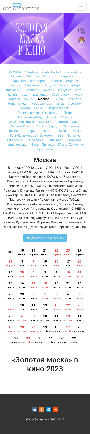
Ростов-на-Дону (30, 117)
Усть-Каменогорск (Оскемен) (32, 135)
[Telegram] (49, 410)
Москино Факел (17, 208)
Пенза (25, 108)
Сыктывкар (71, 126)
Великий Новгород (41, 76)
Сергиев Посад (21, 126)
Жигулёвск (13, 90)
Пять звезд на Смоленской (50, 208)
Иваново (32, 90)
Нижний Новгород (67, 99)
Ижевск (48, 90)
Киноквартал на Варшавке (63, 181)
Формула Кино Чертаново (54, 227)
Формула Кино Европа (52, 218)
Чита (34, 144)
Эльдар (80, 227)
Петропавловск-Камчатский (38, 112)
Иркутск (64, 90)
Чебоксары (35, 140)
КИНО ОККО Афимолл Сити (65, 190)
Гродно (50, 85)
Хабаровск (14, 140)
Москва (43, 99)
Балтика (14, 167)
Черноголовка (16, 144)
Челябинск (55, 140)
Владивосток (69, 76)
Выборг (15, 85)
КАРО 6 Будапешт (33, 172)
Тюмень (76, 131)
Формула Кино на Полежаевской (61, 222)
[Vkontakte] (34, 410)
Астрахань (73, 71)
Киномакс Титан (32, 190)
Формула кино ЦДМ (18, 227)
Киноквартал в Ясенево (24, 181)
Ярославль (45, 149)
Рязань (52, 117)
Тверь (30, 131)
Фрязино (73, 135)
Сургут (53, 126)
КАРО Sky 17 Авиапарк (63, 176)
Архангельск (51, 71)
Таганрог (15, 131)
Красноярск (60, 94)
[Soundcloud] (56, 410)
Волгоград (38, 81)
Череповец (75, 140)
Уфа (60, 135)
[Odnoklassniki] (42, 410)
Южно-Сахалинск (71, 144)
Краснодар (39, 94)
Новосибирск (42, 103)
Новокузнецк (17, 103)
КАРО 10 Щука (32, 167)
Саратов (61, 121)
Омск (60, 103)
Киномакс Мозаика (51, 186)
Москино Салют (70, 204)
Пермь (39, 108)
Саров (76, 121)
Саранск (45, 121)
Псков (68, 112)
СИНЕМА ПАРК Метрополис (51, 213)
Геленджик (33, 85)
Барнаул (17, 76)
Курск (77, 94)
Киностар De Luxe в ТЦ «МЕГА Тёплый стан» (36, 195)
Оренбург (75, 103)
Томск (61, 131)
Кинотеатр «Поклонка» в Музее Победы (51, 199)
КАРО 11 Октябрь (57, 167)
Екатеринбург (70, 85)
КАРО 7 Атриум (58, 172)
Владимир (18, 81)
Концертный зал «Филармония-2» (32, 204)
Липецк (14, 99)
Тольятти (46, 131)
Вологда (56, 81)
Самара (66, 117)
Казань (80, 90)
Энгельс (48, 144)
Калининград (17, 94)
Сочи (40, 126)
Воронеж (73, 81)
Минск (29, 99)
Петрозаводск (58, 108)
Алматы (15, 71)
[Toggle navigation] (81, 7)
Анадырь (31, 71)
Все (10, 251)
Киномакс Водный (21, 186)
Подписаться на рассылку (45, 238)
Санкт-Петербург (22, 121)
